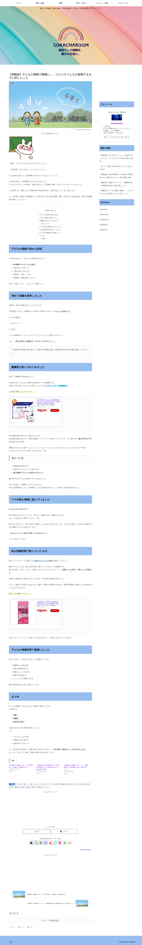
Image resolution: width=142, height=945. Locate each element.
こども (27, 784)
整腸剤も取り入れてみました (49, 220)
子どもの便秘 (79, 784)
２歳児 (20, 784)
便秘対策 (63, 784)
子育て (13, 784)
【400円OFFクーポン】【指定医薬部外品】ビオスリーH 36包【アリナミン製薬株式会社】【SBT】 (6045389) (48, 401)
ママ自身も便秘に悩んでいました (51, 226)
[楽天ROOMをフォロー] (60, 843)
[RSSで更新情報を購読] (69, 843)
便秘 (56, 784)
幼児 (12, 787)
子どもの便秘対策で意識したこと (51, 233)
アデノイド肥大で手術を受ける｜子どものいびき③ (116, 167)
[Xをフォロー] (36, 843)
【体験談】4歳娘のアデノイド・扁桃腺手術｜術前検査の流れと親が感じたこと (76, 767)
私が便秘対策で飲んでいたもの (50, 230)
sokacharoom (117, 123)
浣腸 (29, 787)
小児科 (88, 784)
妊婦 (70, 784)
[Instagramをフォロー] (46, 843)
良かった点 (45, 223)
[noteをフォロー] (55, 843)
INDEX (47, 210)
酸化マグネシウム (44, 787)
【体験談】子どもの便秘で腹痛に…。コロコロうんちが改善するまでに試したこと (116, 192)
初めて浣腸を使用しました (49, 218)
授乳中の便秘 (20, 787)
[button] (64, 831)
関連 (43, 238)
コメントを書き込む (50, 920)
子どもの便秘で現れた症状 (49, 215)
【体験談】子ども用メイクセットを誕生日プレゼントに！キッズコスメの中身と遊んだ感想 (116, 158)
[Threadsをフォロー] (41, 843)
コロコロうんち (37, 784)
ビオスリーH (48, 784)
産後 (34, 787)
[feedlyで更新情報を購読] (65, 843)
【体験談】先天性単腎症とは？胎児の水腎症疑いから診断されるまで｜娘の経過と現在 (48, 767)
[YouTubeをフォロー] (50, 843)
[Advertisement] (50, 808)
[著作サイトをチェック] (31, 843)
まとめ (42, 235)
